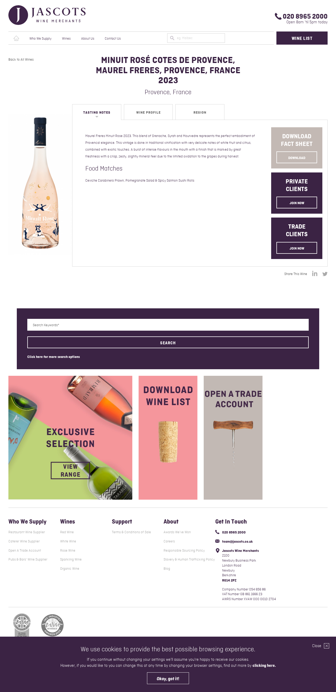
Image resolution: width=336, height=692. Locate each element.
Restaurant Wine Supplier (26, 532)
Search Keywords (45, 325)
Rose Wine (67, 550)
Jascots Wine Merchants (56, 15)
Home (16, 38)
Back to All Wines (21, 59)
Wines (66, 38)
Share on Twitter (325, 274)
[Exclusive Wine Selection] (70, 438)
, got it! (168, 678)
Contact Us (113, 38)
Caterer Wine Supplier (24, 541)
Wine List (302, 38)
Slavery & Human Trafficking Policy (189, 559)
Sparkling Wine (71, 559)
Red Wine (67, 532)
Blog (167, 568)
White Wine (68, 541)
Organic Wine (69, 568)
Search (168, 342)
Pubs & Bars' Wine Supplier (27, 559)
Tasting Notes (97, 112)
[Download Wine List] (168, 438)
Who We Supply (40, 38)
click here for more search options (53, 356)
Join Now (297, 203)
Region (199, 112)
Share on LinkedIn (314, 273)
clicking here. (264, 665)
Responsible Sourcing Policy (184, 550)
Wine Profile (148, 112)
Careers (169, 541)
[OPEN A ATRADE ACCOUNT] (233, 438)
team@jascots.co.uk (237, 541)
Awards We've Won (177, 532)
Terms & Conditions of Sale (131, 532)
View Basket (264, 38)
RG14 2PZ (229, 580)
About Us (87, 38)
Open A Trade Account (24, 550)
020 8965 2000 (305, 16)
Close (317, 645)
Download (296, 158)
